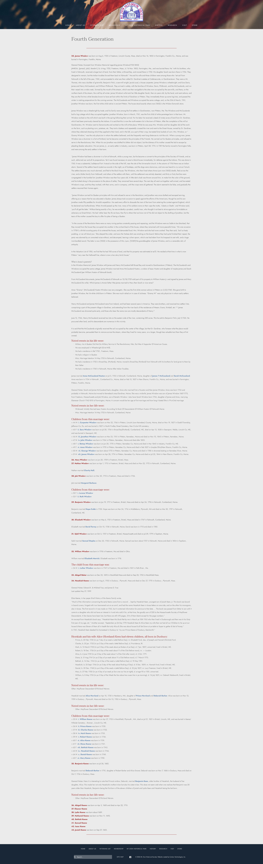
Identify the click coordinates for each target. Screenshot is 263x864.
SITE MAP (120, 857)
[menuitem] (68, 25)
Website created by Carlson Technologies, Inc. (171, 857)
